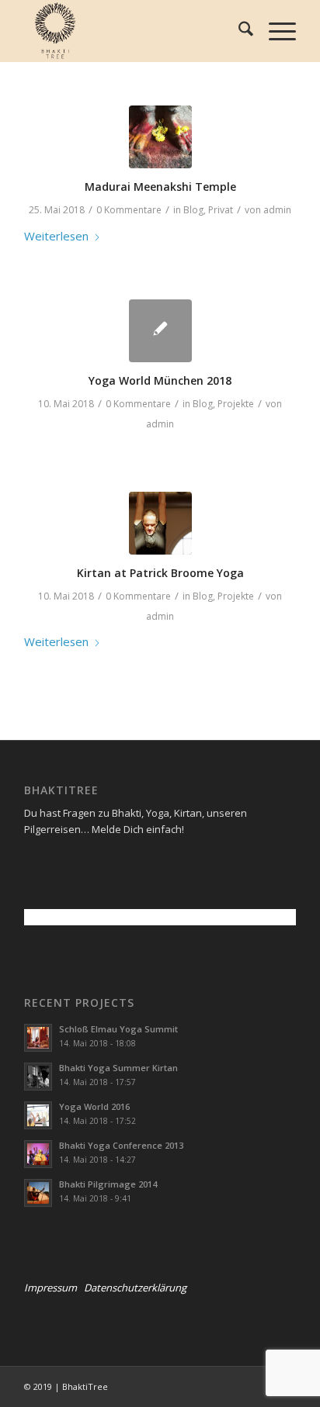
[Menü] (274, 31)
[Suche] (238, 31)
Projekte (235, 403)
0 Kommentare (129, 209)
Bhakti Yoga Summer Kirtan (118, 1067)
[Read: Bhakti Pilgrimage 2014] (38, 1193)
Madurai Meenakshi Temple (160, 186)
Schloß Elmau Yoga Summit (118, 1029)
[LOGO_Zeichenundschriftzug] (133, 31)
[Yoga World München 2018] (160, 330)
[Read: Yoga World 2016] (38, 1115)
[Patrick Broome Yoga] (160, 523)
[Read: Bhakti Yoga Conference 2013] (38, 1154)
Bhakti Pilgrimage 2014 (108, 1184)
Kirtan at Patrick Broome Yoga (160, 572)
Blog (193, 209)
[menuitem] (238, 31)
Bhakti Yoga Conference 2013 (121, 1145)
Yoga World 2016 (94, 1106)
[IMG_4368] (160, 136)
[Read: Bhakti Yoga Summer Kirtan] (38, 1077)
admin (277, 209)
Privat (220, 209)
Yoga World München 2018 (160, 380)
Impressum (50, 1288)
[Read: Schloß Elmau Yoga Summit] (38, 1038)
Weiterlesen (56, 236)
